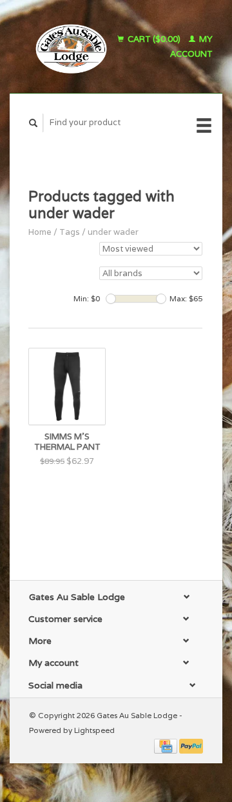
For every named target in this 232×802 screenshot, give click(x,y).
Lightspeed (94, 730)
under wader (113, 231)
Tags (69, 231)
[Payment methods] (166, 744)
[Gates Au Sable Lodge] (67, 46)
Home (40, 231)
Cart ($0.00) (154, 39)
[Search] (33, 123)
